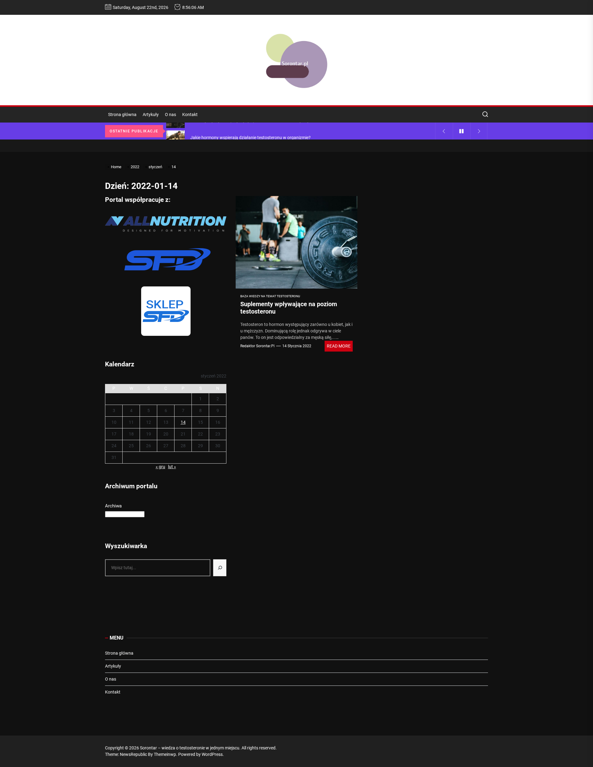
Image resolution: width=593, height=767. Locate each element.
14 (183, 422)
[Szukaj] (220, 567)
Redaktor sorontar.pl (257, 346)
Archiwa (113, 506)
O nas (170, 114)
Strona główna (122, 114)
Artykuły (151, 114)
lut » (172, 466)
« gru (160, 466)
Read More (339, 346)
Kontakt (190, 114)
